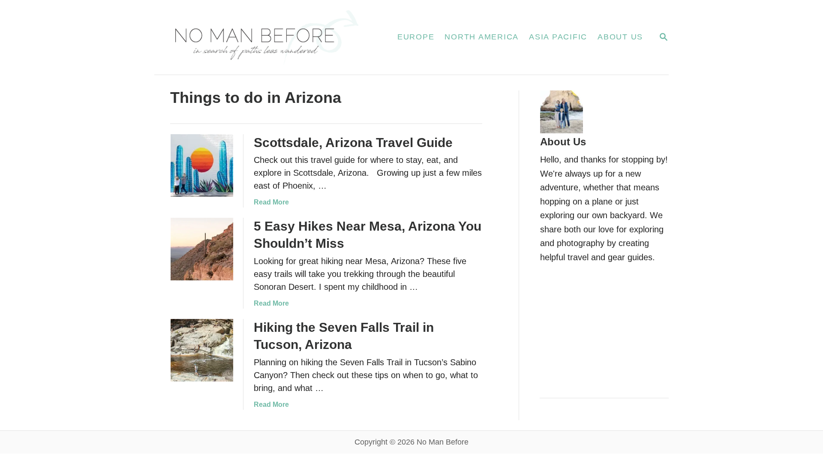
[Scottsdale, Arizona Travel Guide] (202, 165)
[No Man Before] (265, 37)
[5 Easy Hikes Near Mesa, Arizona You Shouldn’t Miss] (202, 249)
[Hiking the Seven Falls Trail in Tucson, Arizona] (202, 350)
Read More (271, 202)
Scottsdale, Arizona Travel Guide (353, 142)
